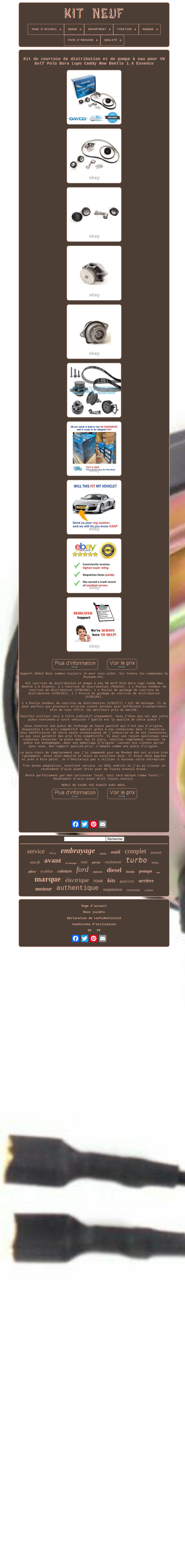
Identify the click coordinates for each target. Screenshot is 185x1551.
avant (52, 860)
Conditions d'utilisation (94, 924)
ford (82, 869)
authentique (77, 888)
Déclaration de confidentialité (94, 918)
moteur (43, 889)
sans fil (35, 862)
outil (115, 852)
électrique (77, 880)
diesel (114, 870)
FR (98, 930)
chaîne (102, 853)
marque (48, 879)
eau (158, 872)
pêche (96, 862)
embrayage (78, 850)
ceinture (65, 871)
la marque (71, 863)
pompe (145, 870)
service (36, 851)
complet (135, 851)
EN (89, 930)
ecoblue (46, 871)
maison (97, 871)
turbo (136, 860)
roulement (113, 862)
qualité (127, 882)
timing (155, 862)
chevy (52, 853)
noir (84, 862)
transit (156, 852)
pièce (32, 871)
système (149, 890)
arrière (146, 880)
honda (130, 871)
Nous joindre (94, 912)
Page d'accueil (94, 906)
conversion (133, 890)
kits (111, 880)
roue (98, 880)
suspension (112, 889)
